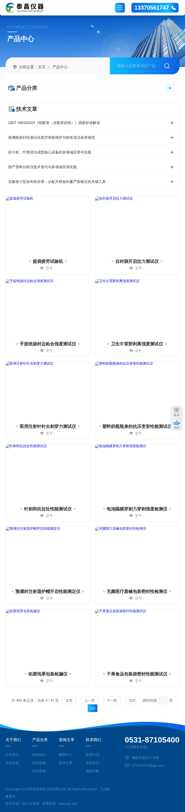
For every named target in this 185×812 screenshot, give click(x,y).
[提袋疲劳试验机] (48, 226)
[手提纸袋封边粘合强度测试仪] (48, 308)
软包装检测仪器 (40, 771)
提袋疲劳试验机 (48, 261)
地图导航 (92, 771)
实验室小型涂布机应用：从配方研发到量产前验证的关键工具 (57, 182)
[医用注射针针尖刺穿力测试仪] (48, 391)
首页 (42, 67)
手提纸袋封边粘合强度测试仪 (48, 343)
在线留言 (92, 763)
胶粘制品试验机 (40, 754)
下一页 (112, 700)
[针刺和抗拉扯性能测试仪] (48, 473)
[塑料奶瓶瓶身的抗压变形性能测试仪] (137, 391)
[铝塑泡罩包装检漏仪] (48, 638)
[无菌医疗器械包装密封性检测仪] (137, 556)
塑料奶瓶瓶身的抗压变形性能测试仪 (137, 426)
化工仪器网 (30, 803)
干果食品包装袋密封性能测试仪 (137, 674)
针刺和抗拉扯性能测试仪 (48, 509)
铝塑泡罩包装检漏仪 (47, 674)
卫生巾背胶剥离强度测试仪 (137, 343)
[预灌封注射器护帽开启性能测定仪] (48, 556)
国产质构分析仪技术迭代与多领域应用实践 (42, 167)
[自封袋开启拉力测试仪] (137, 226)
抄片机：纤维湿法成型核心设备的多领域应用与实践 (49, 152)
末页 (132, 700)
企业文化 (12, 763)
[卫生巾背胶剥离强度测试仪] (137, 308)
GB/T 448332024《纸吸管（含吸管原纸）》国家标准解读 (54, 123)
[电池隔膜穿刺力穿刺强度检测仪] (137, 473)
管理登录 (49, 803)
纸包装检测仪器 (40, 763)
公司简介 (12, 754)
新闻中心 (66, 754)
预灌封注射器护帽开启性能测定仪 (47, 591)
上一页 (90, 700)
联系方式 (92, 754)
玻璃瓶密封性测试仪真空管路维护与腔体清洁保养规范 (51, 137)
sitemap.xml (68, 803)
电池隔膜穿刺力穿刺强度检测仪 (137, 509)
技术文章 (66, 763)
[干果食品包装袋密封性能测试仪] (137, 638)
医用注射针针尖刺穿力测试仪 (48, 426)
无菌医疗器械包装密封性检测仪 (137, 591)
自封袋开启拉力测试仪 (137, 261)
